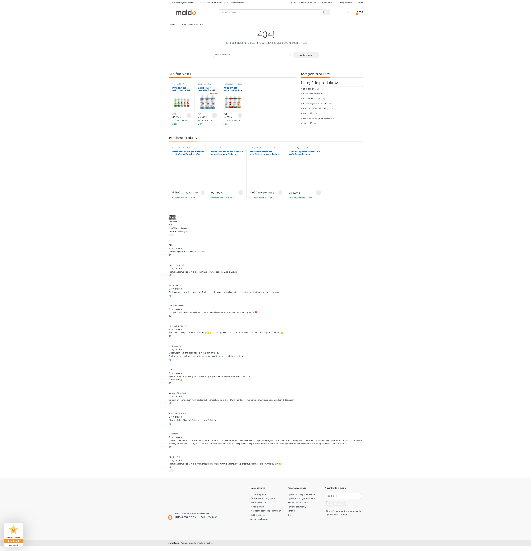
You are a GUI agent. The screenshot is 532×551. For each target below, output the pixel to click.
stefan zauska (175, 346)
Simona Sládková (176, 305)
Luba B (172, 369)
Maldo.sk (173, 221)
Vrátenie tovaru (257, 506)
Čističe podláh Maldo (310, 88)
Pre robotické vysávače (179, 85)
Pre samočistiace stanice (206, 85)
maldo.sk (174, 543)
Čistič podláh (177, 84)
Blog (289, 515)
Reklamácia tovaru (258, 502)
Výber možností (187, 115)
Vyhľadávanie (306, 55)
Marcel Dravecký (176, 265)
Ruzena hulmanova (178, 326)
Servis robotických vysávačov (210, 2)
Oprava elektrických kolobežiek (181, 2)
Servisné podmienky (297, 506)
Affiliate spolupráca (259, 519)
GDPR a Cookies (257, 515)
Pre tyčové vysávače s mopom (232, 85)
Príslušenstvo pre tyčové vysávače (316, 118)
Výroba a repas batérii (235, 2)
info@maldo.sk (346, 2)
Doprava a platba (258, 494)
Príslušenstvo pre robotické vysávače (318, 108)
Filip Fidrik (173, 433)
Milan (171, 245)
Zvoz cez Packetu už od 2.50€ (305, 2)
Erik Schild (173, 285)
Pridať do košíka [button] (201, 192)
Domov (172, 24)
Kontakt (359, 2)
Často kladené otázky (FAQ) (262, 498)
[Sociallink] (169, 528)
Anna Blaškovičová (177, 393)
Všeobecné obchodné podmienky (265, 510)
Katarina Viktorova (177, 413)
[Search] (326, 12)
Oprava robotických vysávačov (301, 494)
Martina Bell (174, 457)
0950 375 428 (329, 2)
